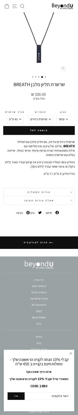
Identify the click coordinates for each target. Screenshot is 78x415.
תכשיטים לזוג (39, 305)
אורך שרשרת (15, 112)
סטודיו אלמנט (36, 411)
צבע (63, 112)
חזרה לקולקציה (36, 242)
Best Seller (39, 317)
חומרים (40, 112)
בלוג (39, 323)
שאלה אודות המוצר (39, 200)
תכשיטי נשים (39, 286)
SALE (39, 311)
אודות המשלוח (39, 192)
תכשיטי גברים (39, 292)
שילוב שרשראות (39, 298)
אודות (39, 336)
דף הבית (39, 280)
